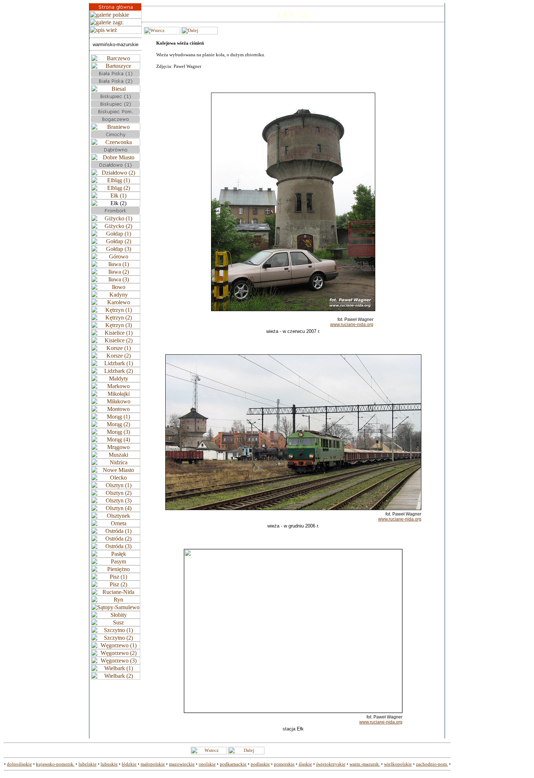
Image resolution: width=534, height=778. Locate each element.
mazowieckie (182, 764)
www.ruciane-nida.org (351, 324)
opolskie (207, 764)
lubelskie (87, 764)
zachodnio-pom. (432, 764)
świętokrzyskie (330, 764)
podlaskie (260, 764)
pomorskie (284, 764)
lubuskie (109, 764)
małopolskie (153, 764)
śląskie (305, 764)
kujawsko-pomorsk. (55, 764)
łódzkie (129, 764)
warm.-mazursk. (364, 764)
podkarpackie (233, 764)
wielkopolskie (398, 764)
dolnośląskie (19, 764)
